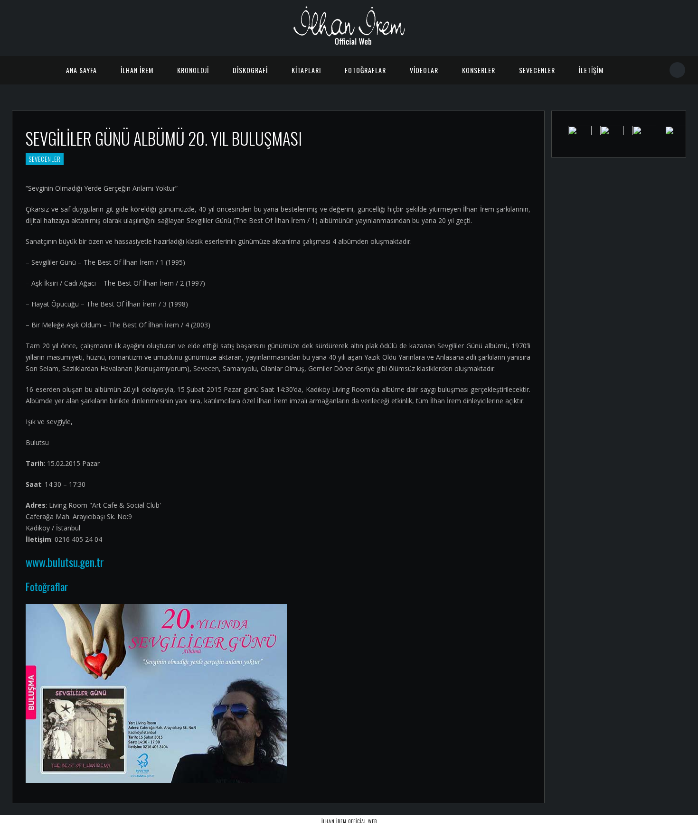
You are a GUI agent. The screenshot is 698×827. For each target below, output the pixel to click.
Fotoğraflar (47, 586)
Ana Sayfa (81, 70)
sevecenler (44, 159)
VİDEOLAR (424, 70)
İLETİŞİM (591, 70)
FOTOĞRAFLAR (365, 70)
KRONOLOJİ (193, 70)
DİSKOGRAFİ (250, 70)
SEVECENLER (537, 70)
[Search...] (678, 70)
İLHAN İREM (137, 70)
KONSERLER (478, 70)
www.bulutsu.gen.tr (65, 561)
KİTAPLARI (306, 70)
